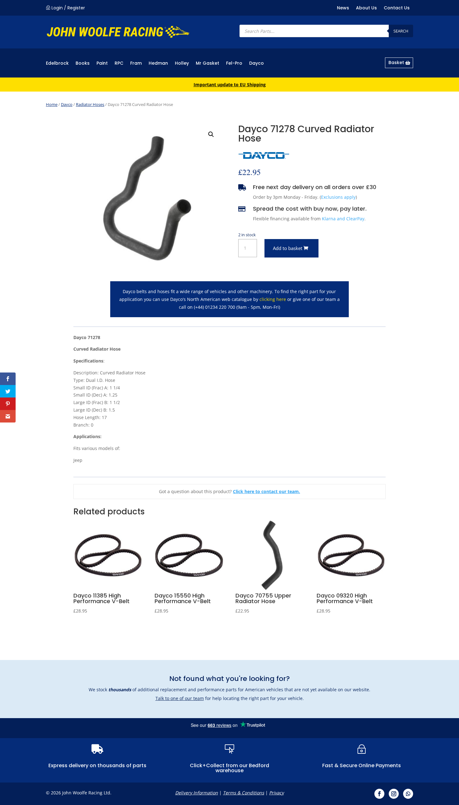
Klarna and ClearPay (343, 219)
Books (83, 63)
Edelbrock (57, 63)
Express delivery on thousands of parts (97, 765)
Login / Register (68, 8)
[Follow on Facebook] (379, 794)
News (343, 8)
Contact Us (397, 8)
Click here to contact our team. (266, 491)
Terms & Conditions (243, 793)
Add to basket (287, 248)
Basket (396, 62)
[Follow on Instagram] (394, 794)
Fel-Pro (234, 63)
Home (51, 104)
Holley (182, 63)
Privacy (276, 793)
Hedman (158, 63)
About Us (366, 8)
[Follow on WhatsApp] (408, 794)
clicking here (272, 299)
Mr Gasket (207, 63)
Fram (136, 63)
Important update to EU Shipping (230, 85)
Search (400, 31)
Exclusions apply (338, 197)
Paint (102, 63)
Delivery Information (196, 793)
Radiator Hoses (90, 104)
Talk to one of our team (179, 698)
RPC (119, 63)
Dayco (256, 63)
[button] (211, 134)
